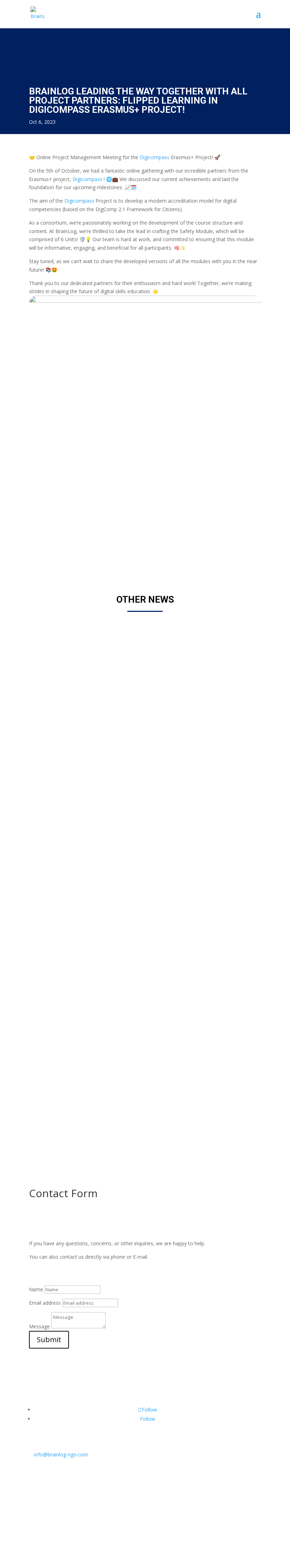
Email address (45, 1302)
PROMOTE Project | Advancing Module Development (116, 1066)
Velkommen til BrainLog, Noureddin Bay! (98, 637)
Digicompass (154, 157)
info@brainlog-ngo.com (58, 1454)
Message (39, 1326)
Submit (49, 1339)
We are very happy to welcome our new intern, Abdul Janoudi (129, 851)
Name (36, 1289)
